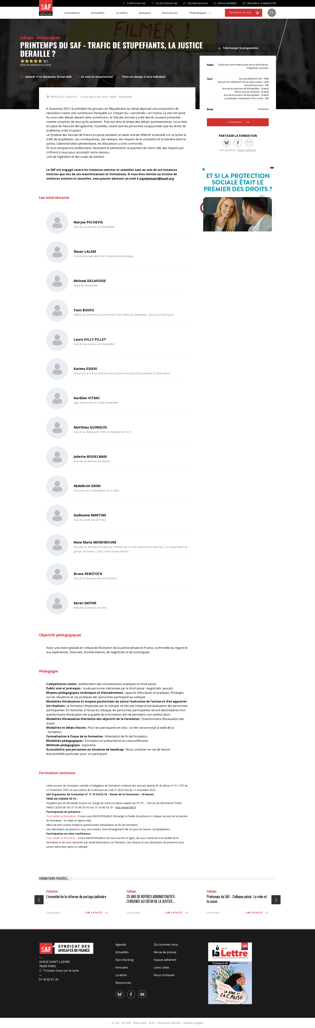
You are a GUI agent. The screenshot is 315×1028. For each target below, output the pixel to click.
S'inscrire (235, 122)
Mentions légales (193, 1023)
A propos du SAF (136, 3)
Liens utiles (161, 967)
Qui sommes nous (166, 944)
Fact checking (124, 960)
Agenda (120, 944)
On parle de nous (197, 3)
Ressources (170, 13)
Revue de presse (165, 952)
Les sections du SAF (166, 3)
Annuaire (145, 13)
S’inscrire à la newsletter (261, 3)
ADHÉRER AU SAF (241, 12)
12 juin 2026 (133, 912)
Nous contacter (247, 150)
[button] (276, 899)
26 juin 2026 (52, 912)
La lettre (122, 13)
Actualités (98, 13)
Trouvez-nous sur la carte (60, 971)
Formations (72, 13)
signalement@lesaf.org (156, 178)
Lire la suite (94, 912)
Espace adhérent (165, 960)
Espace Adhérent (227, 3)
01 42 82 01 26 (48, 979)
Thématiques (198, 13)
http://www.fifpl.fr (126, 807)
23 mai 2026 (213, 912)
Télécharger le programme (240, 48)
